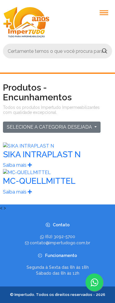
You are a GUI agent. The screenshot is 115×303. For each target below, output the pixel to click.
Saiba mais (15, 165)
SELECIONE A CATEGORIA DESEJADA (50, 127)
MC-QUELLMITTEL (39, 181)
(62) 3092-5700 (60, 236)
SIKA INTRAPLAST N (42, 154)
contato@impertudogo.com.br (60, 242)
